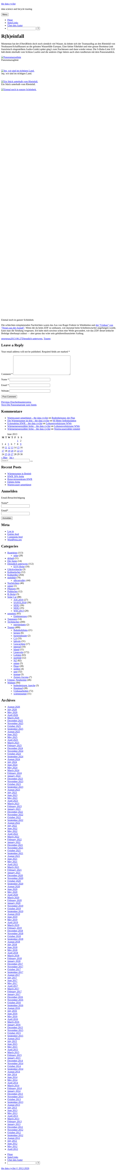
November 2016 (15, 1000)
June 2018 (12, 947)
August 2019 (13, 914)
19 (9, 451)
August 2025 (13, 731)
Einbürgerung (20, 616)
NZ (15, 660)
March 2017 (13, 988)
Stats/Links (12, 22)
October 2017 (14, 969)
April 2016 (12, 1019)
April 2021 (12, 864)
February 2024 (14, 773)
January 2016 (13, 1024)
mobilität (11, 577)
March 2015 (13, 1052)
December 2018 (15, 930)
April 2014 (12, 1082)
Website (5, 391)
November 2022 (15, 814)
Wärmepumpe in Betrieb (19, 473)
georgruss (6, 338)
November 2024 (15, 751)
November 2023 (15, 781)
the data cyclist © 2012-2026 (15, 1168)
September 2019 (15, 911)
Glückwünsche (14, 569)
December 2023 (15, 778)
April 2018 (12, 953)
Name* (4, 503)
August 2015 (13, 1038)
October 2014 (14, 1066)
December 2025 (15, 720)
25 (6, 454)
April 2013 (12, 1116)
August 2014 (13, 1071)
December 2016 (15, 997)
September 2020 (15, 883)
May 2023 (12, 798)
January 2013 (13, 1124)
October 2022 (14, 817)
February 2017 (14, 991)
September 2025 (15, 729)
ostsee (10, 586)
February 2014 (14, 1088)
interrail (17, 646)
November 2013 (15, 1096)
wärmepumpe (20, 693)
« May (4, 457)
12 (9, 447)
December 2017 (15, 964)
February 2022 (14, 839)
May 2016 (12, 1016)
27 (12, 454)
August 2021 (13, 856)
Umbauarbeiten (21, 691)
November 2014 (15, 1063)
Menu (4, 14)
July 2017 (12, 977)
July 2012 (12, 1141)
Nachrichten (13, 583)
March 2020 (13, 897)
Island (16, 649)
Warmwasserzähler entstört (67, 429)
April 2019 (12, 922)
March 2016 (13, 1022)
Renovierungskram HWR (19, 479)
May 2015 (12, 1047)
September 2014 (15, 1069)
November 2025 (15, 723)
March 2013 (13, 1118)
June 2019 (12, 917)
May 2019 (12, 919)
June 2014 (12, 1077)
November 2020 (15, 878)
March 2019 (13, 925)
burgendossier (20, 635)
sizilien (17, 669)
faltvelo (17, 641)
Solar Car (12, 597)
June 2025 (12, 734)
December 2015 (15, 1027)
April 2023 (12, 800)
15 (18, 447)
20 (12, 451)
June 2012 (12, 1143)
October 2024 (14, 753)
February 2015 (14, 1055)
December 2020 (15, 875)
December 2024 (15, 748)
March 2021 (13, 867)
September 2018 (15, 939)
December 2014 (15, 1060)
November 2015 (15, 1030)
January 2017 (13, 994)
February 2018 (14, 958)
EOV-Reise (19, 566)
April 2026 (12, 715)
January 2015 (13, 1058)
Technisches (13, 622)
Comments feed (15, 537)
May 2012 (12, 1146)
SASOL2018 (20, 602)
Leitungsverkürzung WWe (59, 423)
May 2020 (12, 892)
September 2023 (15, 787)
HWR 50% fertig (15, 476)
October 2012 (14, 1132)
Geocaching (19, 644)
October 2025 (14, 726)
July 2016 (12, 1011)
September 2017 (15, 972)
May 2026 (12, 712)
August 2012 (13, 1138)
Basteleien (12, 552)
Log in (10, 531)
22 (18, 451)
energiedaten (20, 624)
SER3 (16, 608)
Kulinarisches (14, 572)
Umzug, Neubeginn (17, 680)
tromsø (17, 674)
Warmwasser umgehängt (19, 484)
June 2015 (12, 1044)
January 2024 (13, 776)
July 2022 (12, 825)
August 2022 (13, 823)
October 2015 (14, 1033)
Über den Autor (15, 25)
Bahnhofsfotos (21, 630)
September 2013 (15, 1102)
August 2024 (13, 759)
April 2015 (12, 1049)
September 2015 (15, 1035)
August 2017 (13, 975)
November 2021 (15, 847)
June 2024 (12, 765)
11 (6, 447)
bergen (17, 633)
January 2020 (13, 903)
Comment (7, 374)
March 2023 (13, 803)
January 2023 (13, 809)
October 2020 (14, 881)
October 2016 (14, 1002)
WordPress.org (14, 539)
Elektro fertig (13, 482)
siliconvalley (20, 580)
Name (5, 379)
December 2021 (15, 845)
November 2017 (15, 966)
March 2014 (13, 1085)
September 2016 (15, 1005)
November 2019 (15, 906)
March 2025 (13, 742)
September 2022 (15, 820)
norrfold (17, 657)
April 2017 (12, 986)
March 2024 (13, 770)
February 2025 (14, 745)
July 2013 (12, 1107)
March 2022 (13, 836)
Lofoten (17, 655)
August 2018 (13, 941)
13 (12, 447)
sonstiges (11, 613)
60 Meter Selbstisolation (64, 420)
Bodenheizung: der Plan (63, 418)
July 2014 (12, 1074)
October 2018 (14, 936)
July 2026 (12, 709)
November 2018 (15, 933)
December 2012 (15, 1127)
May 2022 (12, 831)
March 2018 (13, 955)
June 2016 (12, 1013)
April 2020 (12, 894)
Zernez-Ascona (21, 677)
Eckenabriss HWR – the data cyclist (24, 423)
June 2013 (12, 1110)
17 (3, 451)
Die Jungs (12, 561)
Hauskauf (18, 688)
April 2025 (12, 740)
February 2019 (14, 928)
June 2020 (12, 889)
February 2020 (14, 900)
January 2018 (13, 961)
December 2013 (15, 1094)
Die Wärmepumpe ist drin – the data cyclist (28, 420)
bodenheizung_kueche (24, 685)
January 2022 (13, 842)
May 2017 (12, 983)
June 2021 (12, 859)
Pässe (10, 20)
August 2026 (13, 706)
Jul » (11, 457)
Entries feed (13, 534)
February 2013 (14, 1121)
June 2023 (12, 795)
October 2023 (14, 784)
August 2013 (13, 1105)
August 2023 (13, 789)
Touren (47, 338)
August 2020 (13, 886)
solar (16, 555)
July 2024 (12, 762)
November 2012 (15, 1129)
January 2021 (13, 872)
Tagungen (12, 619)
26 (9, 454)
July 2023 (12, 792)
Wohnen (11, 682)
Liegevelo (18, 652)
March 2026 (13, 718)
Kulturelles (12, 575)
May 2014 (12, 1080)
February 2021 (14, 870)
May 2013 (12, 1113)
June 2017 (12, 980)
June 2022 (12, 828)
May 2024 (12, 767)
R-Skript (11, 594)
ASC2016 (18, 599)
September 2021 (15, 853)
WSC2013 (19, 610)
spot (16, 671)
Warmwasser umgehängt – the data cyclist (27, 418)
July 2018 (12, 944)
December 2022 (15, 812)
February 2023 (14, 806)
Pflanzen (11, 588)
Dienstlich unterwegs (32, 338)
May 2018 (12, 950)
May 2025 (12, 737)
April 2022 (12, 834)
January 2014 (13, 1091)
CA (15, 638)
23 (21, 451)
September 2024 (15, 756)
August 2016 (13, 1008)
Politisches (12, 591)
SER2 (16, 605)
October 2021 (14, 850)
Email (5, 385)
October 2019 (14, 908)
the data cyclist (8, 3)
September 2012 (15, 1135)
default (10, 558)
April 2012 (12, 1149)
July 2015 (12, 1041)
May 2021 (12, 861)
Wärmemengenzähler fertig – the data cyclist (28, 426)
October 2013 (14, 1099)
